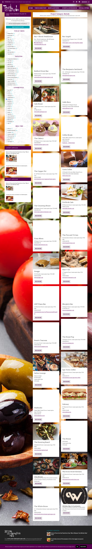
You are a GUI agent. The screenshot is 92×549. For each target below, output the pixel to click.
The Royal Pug (68, 337)
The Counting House (42, 206)
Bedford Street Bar (41, 71)
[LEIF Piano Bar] (46, 294)
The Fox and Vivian (70, 235)
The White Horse (41, 506)
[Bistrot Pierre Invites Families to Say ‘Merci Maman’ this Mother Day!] (11, 158)
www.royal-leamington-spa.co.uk (16, 538)
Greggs (37, 271)
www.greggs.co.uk (38, 277)
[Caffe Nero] (74, 92)
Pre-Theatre (10, 137)
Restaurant (10, 35)
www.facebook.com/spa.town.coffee (71, 377)
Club (9, 50)
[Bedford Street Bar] (46, 61)
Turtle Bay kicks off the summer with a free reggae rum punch (67, 539)
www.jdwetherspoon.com (68, 75)
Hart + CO (66, 270)
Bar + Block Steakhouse (43, 36)
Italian (9, 112)
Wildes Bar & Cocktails (71, 506)
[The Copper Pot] (46, 161)
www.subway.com (66, 412)
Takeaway (10, 54)
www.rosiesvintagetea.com (41, 346)
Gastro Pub (10, 41)
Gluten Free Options (12, 68)
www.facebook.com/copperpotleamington (45, 179)
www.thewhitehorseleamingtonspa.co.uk (44, 514)
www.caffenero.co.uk (67, 108)
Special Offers (84, 8)
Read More (38, 48)
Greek (9, 91)
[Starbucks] (46, 398)
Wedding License (12, 83)
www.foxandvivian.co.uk (68, 243)
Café (9, 37)
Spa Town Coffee (69, 370)
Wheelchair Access (12, 84)
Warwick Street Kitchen (72, 472)
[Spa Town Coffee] (74, 360)
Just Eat (10, 62)
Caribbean (10, 103)
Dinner (9, 139)
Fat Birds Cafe (67, 202)
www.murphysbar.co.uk (68, 310)
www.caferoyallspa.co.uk (40, 111)
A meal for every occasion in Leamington (16, 165)
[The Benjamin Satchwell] (74, 59)
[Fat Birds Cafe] (74, 192)
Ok (77, 546)
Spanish (10, 90)
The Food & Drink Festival (17, 2)
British (10, 99)
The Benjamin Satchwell (72, 69)
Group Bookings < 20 (12, 70)
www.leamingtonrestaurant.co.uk (42, 211)
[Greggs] (46, 261)
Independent (11, 33)
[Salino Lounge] (46, 363)
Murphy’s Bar (67, 304)
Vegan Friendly (11, 81)
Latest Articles (12, 148)
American (10, 95)
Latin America (11, 116)
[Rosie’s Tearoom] (46, 330)
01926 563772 (39, 42)
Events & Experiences (69, 8)
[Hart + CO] (74, 259)
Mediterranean (11, 117)
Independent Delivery (12, 59)
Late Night (10, 141)
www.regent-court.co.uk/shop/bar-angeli (72, 42)
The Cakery (38, 138)
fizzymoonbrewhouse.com (41, 244)
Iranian (9, 110)
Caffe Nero (66, 102)
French (9, 106)
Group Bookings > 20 (13, 71)
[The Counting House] (46, 196)
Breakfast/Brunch (12, 130)
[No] (90, 546)
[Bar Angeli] (74, 26)
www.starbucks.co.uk (39, 415)
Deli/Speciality (11, 52)
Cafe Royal (38, 104)
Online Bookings (11, 73)
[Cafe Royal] (46, 94)
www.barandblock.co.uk (40, 44)
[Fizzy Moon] (46, 228)
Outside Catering (11, 75)
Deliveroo (10, 64)
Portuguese (10, 121)
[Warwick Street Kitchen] (74, 461)
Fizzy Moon (38, 238)
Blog (52, 540)
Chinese (10, 104)
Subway (65, 404)
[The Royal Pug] (74, 327)
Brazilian (10, 101)
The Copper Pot (40, 171)
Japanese (10, 114)
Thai (9, 123)
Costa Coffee (67, 169)
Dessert (9, 128)
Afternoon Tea (11, 136)
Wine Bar (10, 44)
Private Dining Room (12, 77)
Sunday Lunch (11, 134)
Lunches (10, 132)
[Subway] (74, 394)
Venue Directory (40, 8)
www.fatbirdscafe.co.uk (68, 208)
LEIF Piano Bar (40, 304)
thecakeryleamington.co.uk (41, 144)
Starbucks (38, 408)
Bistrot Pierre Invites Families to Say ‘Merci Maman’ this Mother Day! (17, 152)
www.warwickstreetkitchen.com (70, 479)
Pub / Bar (10, 39)
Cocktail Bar (11, 42)
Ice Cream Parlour (12, 48)
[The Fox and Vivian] (74, 225)
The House (38, 477)
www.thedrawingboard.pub (41, 450)
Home (31, 8)
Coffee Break (67, 135)
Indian (9, 108)
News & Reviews (53, 8)
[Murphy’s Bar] (74, 294)
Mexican (10, 119)
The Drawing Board (42, 442)
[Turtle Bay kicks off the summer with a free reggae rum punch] (48, 540)
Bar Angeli (66, 36)
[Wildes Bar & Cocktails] (74, 496)
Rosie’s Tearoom (40, 340)
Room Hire (10, 79)
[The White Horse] (46, 496)
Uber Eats (10, 60)
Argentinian (10, 97)
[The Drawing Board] (46, 432)
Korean (9, 93)
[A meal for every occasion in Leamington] (11, 170)
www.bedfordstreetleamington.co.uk (43, 77)
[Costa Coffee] (74, 159)
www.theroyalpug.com (68, 343)
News (52, 534)
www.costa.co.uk (66, 175)
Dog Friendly (11, 66)
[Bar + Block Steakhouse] (46, 26)
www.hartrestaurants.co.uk (69, 277)
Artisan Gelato (11, 46)
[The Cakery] (46, 128)
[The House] (46, 467)
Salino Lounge (40, 373)
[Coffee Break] (74, 125)
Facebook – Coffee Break (68, 142)
